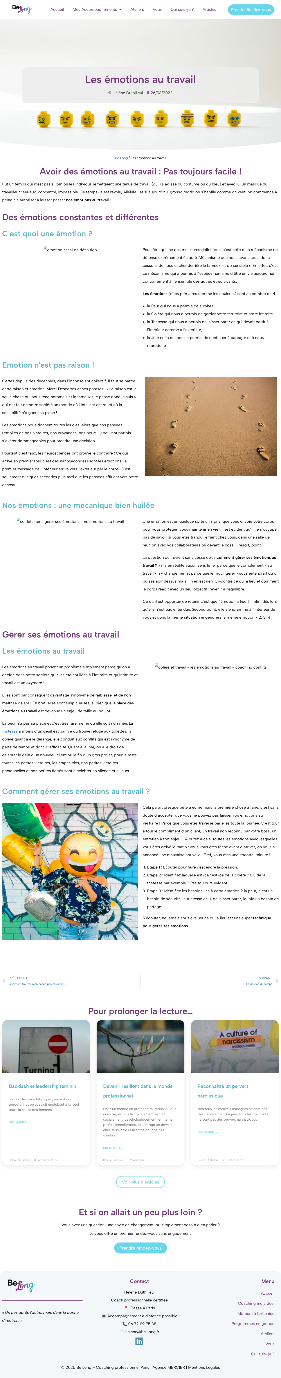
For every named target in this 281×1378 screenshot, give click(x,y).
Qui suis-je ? (182, 9)
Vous (157, 9)
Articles (209, 9)
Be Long (121, 158)
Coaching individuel (256, 1303)
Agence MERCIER (169, 1367)
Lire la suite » (18, 1122)
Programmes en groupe (253, 1323)
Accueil (57, 9)
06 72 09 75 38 (142, 1323)
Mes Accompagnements (95, 9)
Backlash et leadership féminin (42, 1086)
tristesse (10, 731)
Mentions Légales (204, 1367)
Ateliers (137, 9)
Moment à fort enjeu (256, 1313)
